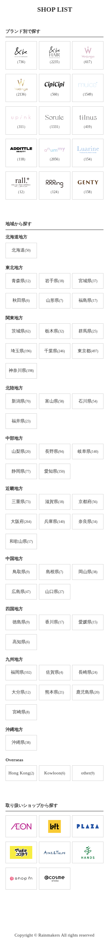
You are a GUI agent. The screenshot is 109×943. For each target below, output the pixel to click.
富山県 (54, 401)
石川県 (87, 401)
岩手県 (54, 280)
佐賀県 (54, 672)
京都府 (87, 501)
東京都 (88, 351)
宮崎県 (21, 712)
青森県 (21, 280)
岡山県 (87, 571)
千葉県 (54, 351)
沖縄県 (21, 742)
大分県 (21, 692)
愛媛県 (87, 622)
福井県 (21, 421)
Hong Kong (21, 773)
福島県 (87, 300)
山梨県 (21, 451)
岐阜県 (88, 451)
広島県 (21, 591)
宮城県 (87, 280)
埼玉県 (21, 351)
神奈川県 (21, 370)
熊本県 (54, 692)
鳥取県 (21, 571)
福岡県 (21, 672)
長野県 (54, 451)
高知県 (21, 641)
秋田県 (21, 300)
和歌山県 (21, 541)
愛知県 (54, 471)
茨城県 (21, 331)
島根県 (54, 571)
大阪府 (21, 521)
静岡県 (21, 471)
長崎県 (87, 672)
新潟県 (21, 401)
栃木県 (54, 331)
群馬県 (87, 331)
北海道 (21, 250)
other (87, 773)
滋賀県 (54, 501)
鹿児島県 (87, 692)
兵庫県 (54, 521)
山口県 (54, 591)
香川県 (54, 622)
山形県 (54, 300)
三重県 (21, 501)
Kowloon (54, 773)
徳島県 (21, 622)
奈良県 (87, 521)
